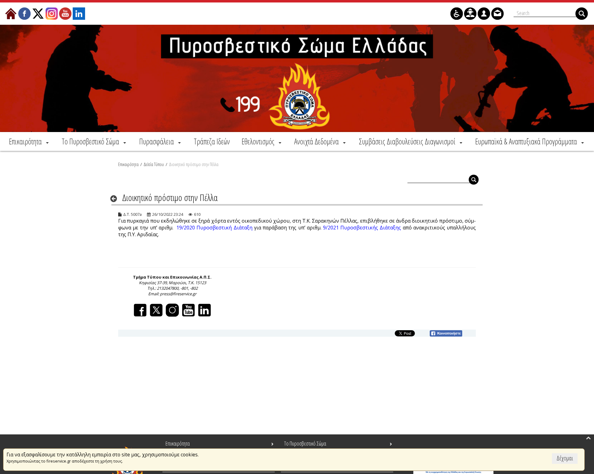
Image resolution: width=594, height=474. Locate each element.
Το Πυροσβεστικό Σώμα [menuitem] (305, 443)
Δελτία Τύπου (154, 164)
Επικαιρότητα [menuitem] (178, 443)
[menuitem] (29, 141)
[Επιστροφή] (115, 198)
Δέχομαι (565, 458)
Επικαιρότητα (128, 164)
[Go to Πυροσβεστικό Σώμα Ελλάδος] (297, 78)
